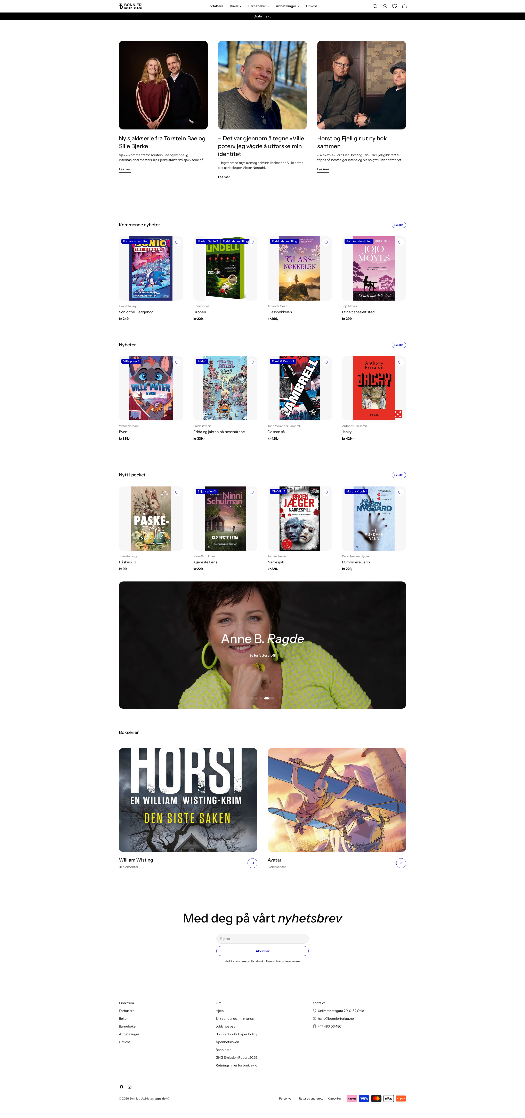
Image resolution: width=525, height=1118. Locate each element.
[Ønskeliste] (394, 6)
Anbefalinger (129, 1034)
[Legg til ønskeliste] (177, 242)
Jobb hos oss (225, 1026)
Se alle (398, 225)
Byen (123, 432)
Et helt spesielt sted (358, 312)
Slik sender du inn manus (235, 1018)
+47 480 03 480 (329, 1026)
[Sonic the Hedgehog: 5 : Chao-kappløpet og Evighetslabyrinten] (151, 268)
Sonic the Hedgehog (136, 312)
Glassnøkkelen (280, 312)
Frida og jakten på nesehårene (219, 432)
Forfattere (126, 1011)
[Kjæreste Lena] (225, 518)
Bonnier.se (223, 1050)
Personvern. (292, 961)
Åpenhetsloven (227, 1042)
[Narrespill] (300, 518)
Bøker (123, 1018)
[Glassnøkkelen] (300, 268)
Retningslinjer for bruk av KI (237, 1065)
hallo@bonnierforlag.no (336, 1018)
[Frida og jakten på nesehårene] (225, 388)
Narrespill (276, 562)
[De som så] (300, 388)
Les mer (125, 169)
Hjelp (220, 1011)
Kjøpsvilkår (335, 1098)
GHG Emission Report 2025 (236, 1057)
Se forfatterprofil (262, 655)
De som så (276, 432)
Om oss (124, 1042)
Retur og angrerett (311, 1098)
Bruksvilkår (273, 961)
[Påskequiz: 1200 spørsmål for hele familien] (151, 518)
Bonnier (134, 1098)
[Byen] (151, 388)
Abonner (262, 951)
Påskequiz (127, 562)
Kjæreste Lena (205, 562)
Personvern (286, 1098)
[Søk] (375, 6)
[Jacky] (374, 388)
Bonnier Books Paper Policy (236, 1034)
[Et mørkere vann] (374, 518)
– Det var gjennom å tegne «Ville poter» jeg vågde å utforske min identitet (261, 146)
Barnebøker (128, 1026)
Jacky (347, 432)
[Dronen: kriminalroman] (225, 268)
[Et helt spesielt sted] (374, 268)
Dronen (199, 312)
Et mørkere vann (356, 562)
